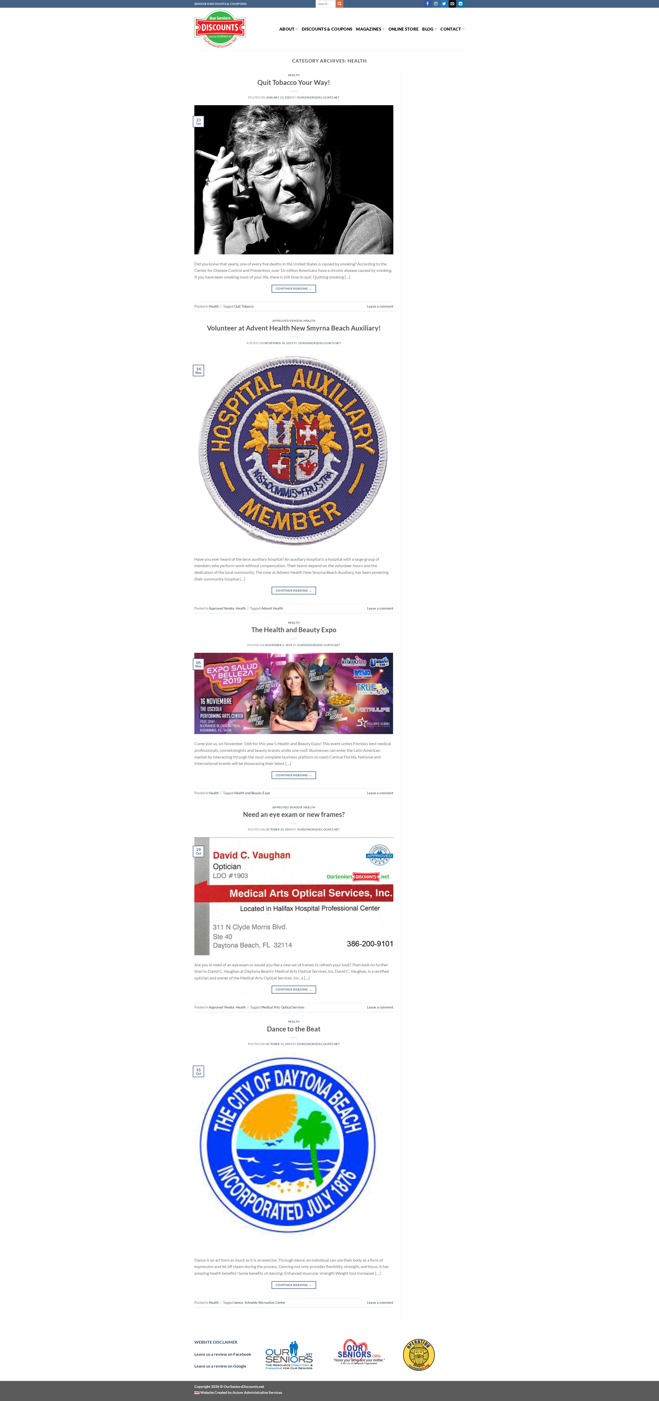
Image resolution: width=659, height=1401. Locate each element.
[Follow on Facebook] (427, 4)
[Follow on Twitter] (444, 4)
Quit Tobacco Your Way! (293, 82)
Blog (427, 28)
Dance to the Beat (293, 1029)
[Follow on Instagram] (436, 4)
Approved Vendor (287, 320)
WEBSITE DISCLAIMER (215, 1342)
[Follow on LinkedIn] (460, 4)
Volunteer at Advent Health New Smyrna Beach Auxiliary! (294, 328)
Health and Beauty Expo (252, 793)
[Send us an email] (452, 4)
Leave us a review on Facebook (222, 1354)
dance (238, 1302)
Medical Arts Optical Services (283, 1007)
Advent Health (272, 608)
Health (294, 75)
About (287, 28)
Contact (450, 28)
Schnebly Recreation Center (265, 1302)
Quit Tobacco (244, 306)
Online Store (403, 28)
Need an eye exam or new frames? (294, 814)
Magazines (368, 28)
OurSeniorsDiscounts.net (318, 97)
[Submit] (339, 4)
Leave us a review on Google (220, 1365)
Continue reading (294, 288)
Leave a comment (380, 306)
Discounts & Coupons (327, 28)
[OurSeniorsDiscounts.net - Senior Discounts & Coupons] (220, 29)
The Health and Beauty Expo (293, 629)
